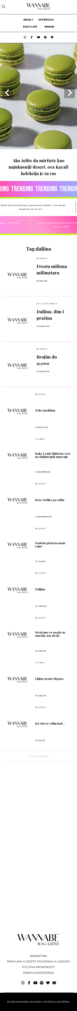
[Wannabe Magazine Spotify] (45, 37)
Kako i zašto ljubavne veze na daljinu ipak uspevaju (53, 455)
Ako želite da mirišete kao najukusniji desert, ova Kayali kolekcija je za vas (38, 167)
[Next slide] (69, 92)
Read (27, 19)
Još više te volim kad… (50, 723)
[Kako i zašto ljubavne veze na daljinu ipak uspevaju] (18, 456)
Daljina (40, 589)
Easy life (30, 26)
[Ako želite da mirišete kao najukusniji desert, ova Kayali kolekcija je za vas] (38, 148)
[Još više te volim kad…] (18, 724)
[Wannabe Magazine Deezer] (52, 37)
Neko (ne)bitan (45, 410)
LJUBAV (40, 439)
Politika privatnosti (38, 967)
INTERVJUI (46, 19)
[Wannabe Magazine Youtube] (38, 37)
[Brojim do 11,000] (18, 366)
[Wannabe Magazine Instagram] (25, 37)
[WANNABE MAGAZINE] (38, 944)
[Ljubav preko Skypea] (18, 679)
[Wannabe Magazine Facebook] (31, 37)
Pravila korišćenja (38, 972)
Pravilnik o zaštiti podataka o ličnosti (38, 961)
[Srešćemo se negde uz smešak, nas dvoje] (18, 635)
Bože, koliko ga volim (49, 500)
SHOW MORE (38, 756)
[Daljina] (18, 590)
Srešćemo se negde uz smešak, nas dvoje (50, 634)
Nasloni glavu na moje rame (50, 544)
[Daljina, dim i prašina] (18, 320)
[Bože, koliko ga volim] (18, 500)
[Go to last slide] (7, 92)
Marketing (38, 956)
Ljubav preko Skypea (49, 678)
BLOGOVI (42, 258)
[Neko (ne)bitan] (18, 411)
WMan (49, 26)
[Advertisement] (28, 796)
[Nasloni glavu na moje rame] (18, 545)
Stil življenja (47, 304)
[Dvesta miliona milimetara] (18, 275)
